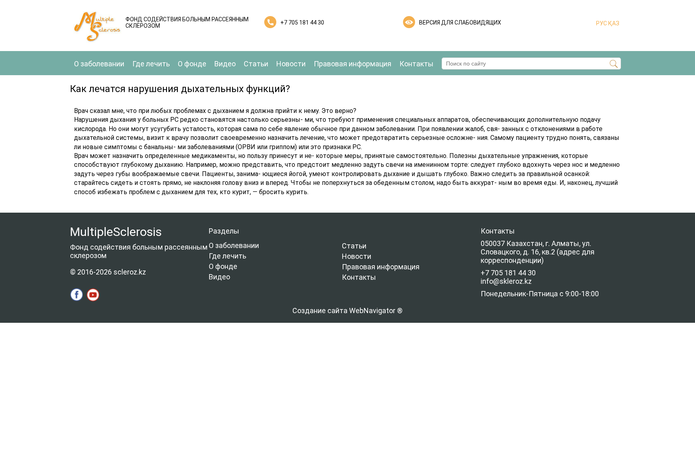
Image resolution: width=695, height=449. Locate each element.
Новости (291, 63)
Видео (225, 63)
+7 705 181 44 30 (302, 22)
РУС (601, 23)
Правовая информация (352, 63)
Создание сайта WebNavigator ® (347, 310)
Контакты (416, 63)
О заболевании (99, 63)
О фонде (192, 63)
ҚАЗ (613, 23)
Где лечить (151, 63)
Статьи (256, 63)
